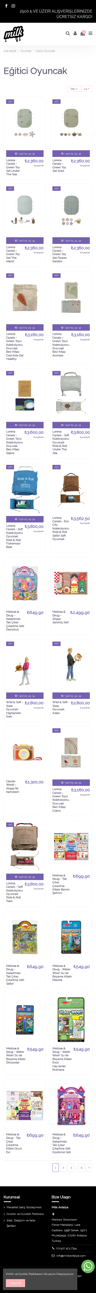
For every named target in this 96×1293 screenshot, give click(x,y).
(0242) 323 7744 (66, 1248)
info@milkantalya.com (71, 1255)
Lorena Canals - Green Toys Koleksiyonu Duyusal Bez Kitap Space (14, 442)
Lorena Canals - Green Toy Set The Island (13, 254)
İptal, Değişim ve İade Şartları (21, 1223)
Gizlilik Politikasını (30, 1274)
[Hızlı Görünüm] (40, 122)
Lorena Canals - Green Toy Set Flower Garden (59, 254)
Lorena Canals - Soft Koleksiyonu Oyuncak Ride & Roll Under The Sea (60, 442)
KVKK (10, 1274)
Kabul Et (15, 1283)
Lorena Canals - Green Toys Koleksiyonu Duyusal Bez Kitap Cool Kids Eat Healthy (14, 346)
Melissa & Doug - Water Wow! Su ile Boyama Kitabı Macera (62, 973)
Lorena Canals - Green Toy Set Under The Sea (13, 167)
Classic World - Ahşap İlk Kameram (12, 786)
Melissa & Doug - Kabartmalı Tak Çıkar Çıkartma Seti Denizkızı (15, 620)
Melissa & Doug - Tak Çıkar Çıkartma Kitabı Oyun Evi (14, 1143)
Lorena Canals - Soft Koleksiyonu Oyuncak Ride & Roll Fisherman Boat (14, 536)
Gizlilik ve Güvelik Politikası (25, 1214)
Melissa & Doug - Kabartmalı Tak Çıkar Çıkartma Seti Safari (15, 974)
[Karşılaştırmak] (40, 114)
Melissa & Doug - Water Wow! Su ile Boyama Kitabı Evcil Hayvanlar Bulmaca (62, 1059)
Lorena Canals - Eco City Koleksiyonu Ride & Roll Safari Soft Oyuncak (60, 528)
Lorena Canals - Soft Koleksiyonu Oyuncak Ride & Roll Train (14, 892)
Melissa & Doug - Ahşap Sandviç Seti (60, 617)
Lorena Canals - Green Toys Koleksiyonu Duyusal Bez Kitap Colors (60, 799)
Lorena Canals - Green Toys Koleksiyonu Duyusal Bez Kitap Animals (60, 344)
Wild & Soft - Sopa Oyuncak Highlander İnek (14, 709)
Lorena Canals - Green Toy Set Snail (59, 165)
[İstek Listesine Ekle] (40, 106)
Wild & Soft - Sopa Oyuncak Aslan (60, 707)
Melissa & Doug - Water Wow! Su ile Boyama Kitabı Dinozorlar (15, 1055)
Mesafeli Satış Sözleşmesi (24, 1207)
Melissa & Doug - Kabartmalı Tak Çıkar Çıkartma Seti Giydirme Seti (61, 1143)
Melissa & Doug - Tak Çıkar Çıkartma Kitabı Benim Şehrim (61, 884)
